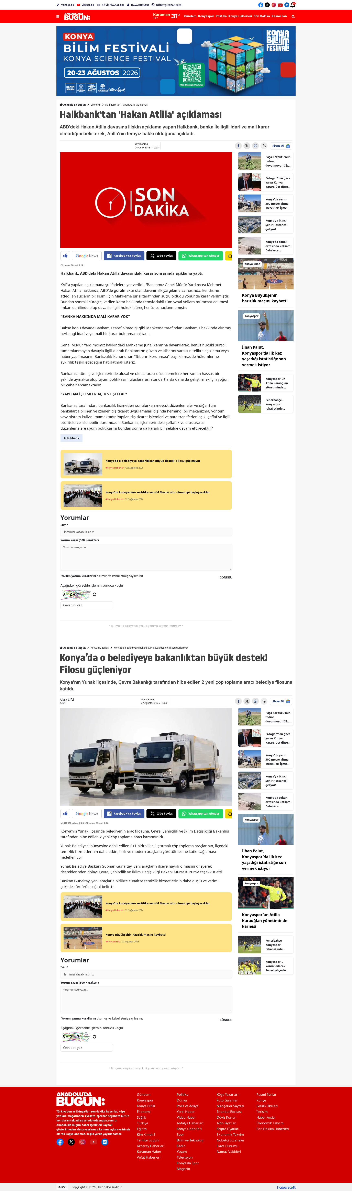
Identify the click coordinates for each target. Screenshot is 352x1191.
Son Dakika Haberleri (272, 1129)
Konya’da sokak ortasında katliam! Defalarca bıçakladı (278, 246)
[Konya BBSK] (266, 273)
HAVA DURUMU (140, 5)
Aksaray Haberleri (150, 1146)
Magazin (183, 1169)
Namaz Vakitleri (229, 1151)
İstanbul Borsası (229, 1111)
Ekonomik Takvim (230, 1134)
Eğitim (142, 1129)
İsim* (64, 525)
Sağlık (141, 1117)
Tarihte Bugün (148, 1140)
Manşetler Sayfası (230, 1106)
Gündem (143, 1094)
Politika (182, 1094)
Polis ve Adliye (187, 1106)
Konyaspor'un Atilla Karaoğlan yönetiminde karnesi (276, 383)
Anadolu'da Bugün (74, 104)
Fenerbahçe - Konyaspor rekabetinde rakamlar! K (274, 404)
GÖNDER (226, 577)
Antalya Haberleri (190, 1123)
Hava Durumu (227, 1146)
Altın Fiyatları (226, 1123)
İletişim (262, 1111)
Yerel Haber (186, 1111)
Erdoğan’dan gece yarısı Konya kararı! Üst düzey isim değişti (277, 182)
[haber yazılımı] (286, 1187)
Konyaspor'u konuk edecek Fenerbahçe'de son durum (275, 966)
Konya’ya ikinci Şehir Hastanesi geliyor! (276, 225)
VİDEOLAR (88, 5)
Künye (261, 1100)
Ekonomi (95, 104)
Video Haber (186, 1117)
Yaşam (182, 1151)
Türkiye (142, 1123)
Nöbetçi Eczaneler (230, 1140)
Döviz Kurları (226, 1117)
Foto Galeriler (227, 1100)
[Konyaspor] (266, 325)
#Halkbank (71, 438)
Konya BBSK (146, 1106)
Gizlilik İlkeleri (267, 1106)
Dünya (182, 1100)
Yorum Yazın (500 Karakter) (79, 540)
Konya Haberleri (100, 647)
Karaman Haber (149, 1151)
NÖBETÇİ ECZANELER (169, 5)
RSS (63, 1187)
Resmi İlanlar (266, 1094)
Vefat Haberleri (148, 1157)
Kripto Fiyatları (228, 1129)
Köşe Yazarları (227, 1094)
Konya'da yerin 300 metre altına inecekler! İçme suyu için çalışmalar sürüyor (276, 203)
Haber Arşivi (265, 1117)
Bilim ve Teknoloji (190, 1140)
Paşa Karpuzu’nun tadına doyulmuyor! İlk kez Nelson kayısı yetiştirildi (277, 161)
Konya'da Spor (188, 1163)
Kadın (181, 1146)
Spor (180, 1134)
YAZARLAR (67, 5)
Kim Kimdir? (146, 1134)
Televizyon (185, 1157)
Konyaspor (145, 1100)
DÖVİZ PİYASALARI (113, 5)
